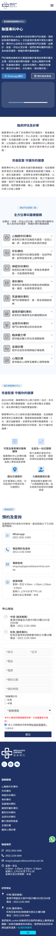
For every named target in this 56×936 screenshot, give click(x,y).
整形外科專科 (9, 812)
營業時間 (18, 581)
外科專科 (6, 790)
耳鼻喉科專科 (9, 803)
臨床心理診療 (9, 829)
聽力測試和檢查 (10, 821)
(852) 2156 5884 (27, 638)
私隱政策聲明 (25, 927)
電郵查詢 (18, 563)
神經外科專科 (9, 795)
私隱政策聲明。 (39, 724)
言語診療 (6, 825)
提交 (28, 734)
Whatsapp (19, 534)
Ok (28, 932)
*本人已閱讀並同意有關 (27, 724)
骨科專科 (6, 799)
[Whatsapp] (7, 535)
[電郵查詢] (7, 564)
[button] (51, 5)
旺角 (9, 699)
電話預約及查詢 (21, 548)
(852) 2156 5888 (27, 625)
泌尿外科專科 (9, 816)
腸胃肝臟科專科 (10, 808)
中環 (9, 703)
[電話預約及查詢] (7, 550)
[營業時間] (7, 582)
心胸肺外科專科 (10, 786)
